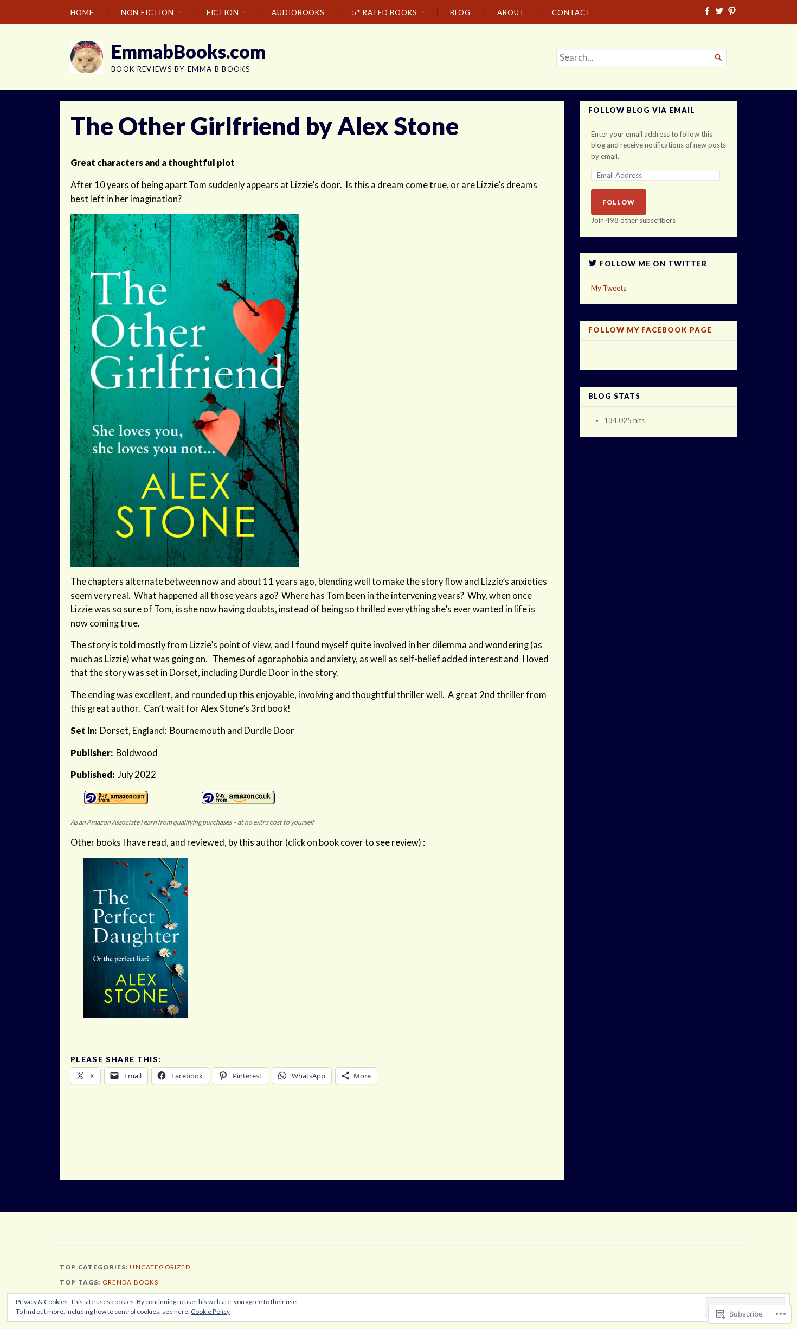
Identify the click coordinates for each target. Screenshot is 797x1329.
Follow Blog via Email (641, 110)
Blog (460, 12)
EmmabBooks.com (188, 51)
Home (82, 12)
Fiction (223, 12)
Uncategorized (160, 1266)
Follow (618, 202)
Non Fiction (147, 12)
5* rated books (384, 12)
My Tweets (608, 288)
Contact (571, 12)
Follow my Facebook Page (650, 329)
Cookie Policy (210, 1311)
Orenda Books (130, 1282)
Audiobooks (298, 12)
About (511, 12)
